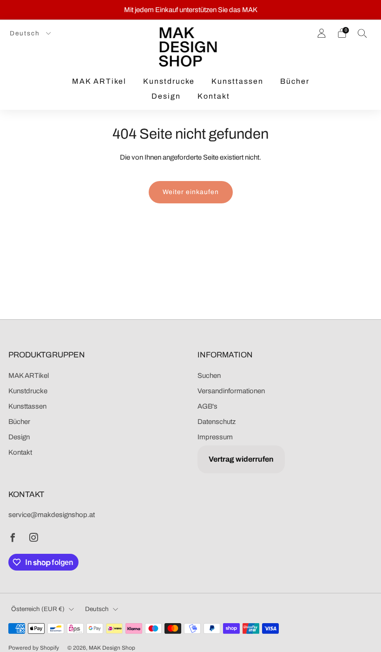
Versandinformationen (231, 391)
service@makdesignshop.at (51, 514)
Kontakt (213, 96)
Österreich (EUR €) (38, 608)
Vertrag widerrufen (241, 459)
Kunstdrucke (169, 81)
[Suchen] (362, 33)
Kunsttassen (237, 81)
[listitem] (191, 10)
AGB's (207, 406)
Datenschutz (216, 421)
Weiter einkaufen (191, 191)
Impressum (215, 437)
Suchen (209, 375)
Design (166, 96)
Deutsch (26, 33)
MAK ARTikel (99, 81)
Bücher (294, 81)
